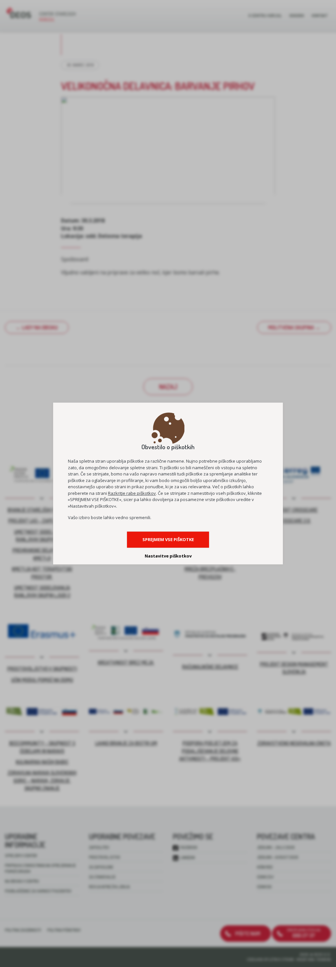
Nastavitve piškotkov (168, 556)
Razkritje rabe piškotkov (132, 493)
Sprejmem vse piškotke (168, 539)
